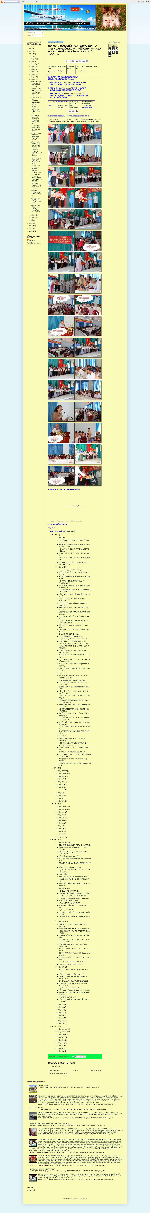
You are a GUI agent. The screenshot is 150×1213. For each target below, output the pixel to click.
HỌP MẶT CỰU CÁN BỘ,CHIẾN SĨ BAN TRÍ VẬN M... (35, 110)
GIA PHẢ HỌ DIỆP (37, 1107)
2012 (55, 839)
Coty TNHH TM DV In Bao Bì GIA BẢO (71, 964)
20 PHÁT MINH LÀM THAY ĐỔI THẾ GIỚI (42, 1169)
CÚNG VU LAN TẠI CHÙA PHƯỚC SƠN (72, 974)
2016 (31, 54)
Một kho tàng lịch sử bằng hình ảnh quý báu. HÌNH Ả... (36, 84)
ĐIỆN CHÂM (63, 874)
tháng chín (61, 779)
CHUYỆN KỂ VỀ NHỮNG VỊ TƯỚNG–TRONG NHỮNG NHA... (36, 169)
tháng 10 (33, 64)
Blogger (84, 1199)
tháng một (61, 736)
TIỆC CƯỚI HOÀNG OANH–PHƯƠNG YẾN (73, 877)
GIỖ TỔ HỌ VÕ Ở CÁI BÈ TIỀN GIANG (72, 752)
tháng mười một (63, 773)
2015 (55, 535)
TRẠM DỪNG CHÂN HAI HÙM (69, 900)
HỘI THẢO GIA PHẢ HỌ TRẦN (69, 856)
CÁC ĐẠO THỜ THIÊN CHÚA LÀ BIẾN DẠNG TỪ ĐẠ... (36, 200)
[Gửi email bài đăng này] (76, 1056)
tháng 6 (33, 74)
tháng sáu (61, 787)
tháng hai (60, 673)
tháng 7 (33, 71)
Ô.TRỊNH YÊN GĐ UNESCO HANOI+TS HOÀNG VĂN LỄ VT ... (36, 137)
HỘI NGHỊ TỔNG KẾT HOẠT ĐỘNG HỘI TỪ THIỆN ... (36, 161)
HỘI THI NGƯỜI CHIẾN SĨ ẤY (69, 988)
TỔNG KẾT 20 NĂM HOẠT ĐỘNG (70, 867)
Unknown (32, 240)
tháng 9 (33, 66)
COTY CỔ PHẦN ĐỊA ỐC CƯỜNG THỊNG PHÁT (74, 898)
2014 (55, 768)
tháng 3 (33, 215)
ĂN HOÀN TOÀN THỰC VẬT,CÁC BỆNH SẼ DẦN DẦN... (36, 101)
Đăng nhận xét (55, 1066)
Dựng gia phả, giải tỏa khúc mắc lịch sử (71, 570)
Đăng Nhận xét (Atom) (60, 1073)
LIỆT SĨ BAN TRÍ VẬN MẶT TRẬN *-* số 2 (72, 641)
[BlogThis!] (78, 1056)
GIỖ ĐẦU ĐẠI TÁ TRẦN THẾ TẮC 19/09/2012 (74, 981)
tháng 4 (33, 79)
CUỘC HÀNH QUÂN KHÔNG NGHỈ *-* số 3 (73, 639)
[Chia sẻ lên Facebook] (82, 1056)
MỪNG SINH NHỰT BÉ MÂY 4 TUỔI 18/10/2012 (74, 928)
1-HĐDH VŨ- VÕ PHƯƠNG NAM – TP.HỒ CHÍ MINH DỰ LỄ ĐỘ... (36, 92)
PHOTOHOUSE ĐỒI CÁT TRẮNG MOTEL (72, 896)
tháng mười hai (62, 771)
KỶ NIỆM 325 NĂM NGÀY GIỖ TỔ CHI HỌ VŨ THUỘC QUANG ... (36, 153)
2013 (55, 804)
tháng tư (60, 537)
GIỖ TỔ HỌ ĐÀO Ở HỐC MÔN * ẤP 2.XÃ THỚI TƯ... (36, 193)
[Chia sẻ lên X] (80, 1056)
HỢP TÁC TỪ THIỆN (66, 910)
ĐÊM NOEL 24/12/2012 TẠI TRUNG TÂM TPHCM (75, 845)
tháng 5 (33, 77)
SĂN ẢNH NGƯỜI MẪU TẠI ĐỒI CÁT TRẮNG (74, 893)
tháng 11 (33, 61)
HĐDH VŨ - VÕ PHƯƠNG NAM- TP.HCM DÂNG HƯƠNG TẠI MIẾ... (36, 178)
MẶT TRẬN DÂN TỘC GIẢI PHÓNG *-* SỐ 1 (73, 644)
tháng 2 (33, 217)
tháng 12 (33, 59)
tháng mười (61, 776)
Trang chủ (75, 1070)
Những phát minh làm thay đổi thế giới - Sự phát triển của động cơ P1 (50, 1123)
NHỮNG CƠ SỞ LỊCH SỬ (67, 997)
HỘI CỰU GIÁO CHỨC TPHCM (69, 891)
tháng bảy (61, 784)
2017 (31, 51)
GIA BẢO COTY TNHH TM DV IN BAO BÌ (72, 962)
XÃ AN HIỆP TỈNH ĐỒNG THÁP (69, 903)
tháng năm (61, 790)
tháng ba (60, 567)
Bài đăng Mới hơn (54, 1070)
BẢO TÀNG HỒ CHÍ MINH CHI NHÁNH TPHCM (74, 990)
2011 (55, 1026)
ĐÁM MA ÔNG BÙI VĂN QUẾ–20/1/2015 (72, 680)
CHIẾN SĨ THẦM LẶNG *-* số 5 (69, 634)
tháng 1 (33, 220)
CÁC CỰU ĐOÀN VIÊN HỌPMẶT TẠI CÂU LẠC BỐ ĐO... (36, 128)
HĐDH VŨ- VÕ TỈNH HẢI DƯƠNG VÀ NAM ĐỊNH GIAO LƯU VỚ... (35, 119)
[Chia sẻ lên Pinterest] (84, 1056)
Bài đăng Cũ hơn (96, 1070)
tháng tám (61, 782)
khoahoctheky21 (72, 531)
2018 (31, 49)
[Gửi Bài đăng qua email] (72, 1056)
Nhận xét (32, 36)
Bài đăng (32, 32)
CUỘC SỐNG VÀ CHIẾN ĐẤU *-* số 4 (71, 636)
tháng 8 (33, 69)
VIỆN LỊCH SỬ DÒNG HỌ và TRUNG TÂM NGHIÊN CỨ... (36, 145)
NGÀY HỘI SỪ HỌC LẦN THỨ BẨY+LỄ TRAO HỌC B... (36, 186)
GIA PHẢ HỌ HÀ (43, 1085)
